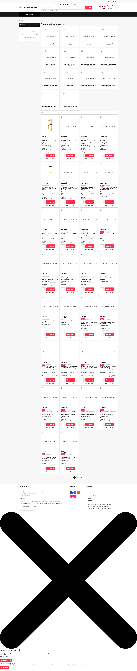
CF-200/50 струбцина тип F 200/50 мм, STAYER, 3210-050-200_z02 (69, 142)
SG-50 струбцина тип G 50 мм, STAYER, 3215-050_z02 (69, 278)
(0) (48, 139)
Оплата (89, 498)
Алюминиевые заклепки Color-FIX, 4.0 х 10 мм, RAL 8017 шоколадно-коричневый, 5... (89, 413)
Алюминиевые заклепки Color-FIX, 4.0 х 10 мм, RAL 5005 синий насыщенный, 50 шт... (50, 413)
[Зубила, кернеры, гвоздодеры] (89, 58)
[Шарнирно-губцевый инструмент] (108, 58)
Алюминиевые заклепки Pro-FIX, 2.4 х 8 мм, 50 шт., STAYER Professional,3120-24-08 (69, 457)
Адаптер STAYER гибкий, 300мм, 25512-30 (50, 321)
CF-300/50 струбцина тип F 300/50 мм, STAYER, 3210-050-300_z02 (49, 189)
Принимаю (4, 667)
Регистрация (114, 1)
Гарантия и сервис (92, 494)
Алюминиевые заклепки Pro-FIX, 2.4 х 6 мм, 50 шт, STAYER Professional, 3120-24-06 (49, 457)
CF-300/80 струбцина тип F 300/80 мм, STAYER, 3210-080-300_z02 (69, 189)
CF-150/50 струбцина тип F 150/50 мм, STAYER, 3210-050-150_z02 (49, 142)
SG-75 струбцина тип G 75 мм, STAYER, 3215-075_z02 (88, 278)
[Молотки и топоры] (69, 58)
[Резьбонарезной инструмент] (89, 79)
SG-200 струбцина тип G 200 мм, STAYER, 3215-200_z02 (88, 234)
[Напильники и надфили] (108, 36)
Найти (89, 7)
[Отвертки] (69, 79)
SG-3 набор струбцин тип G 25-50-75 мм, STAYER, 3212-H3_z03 (50, 278)
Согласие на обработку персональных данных (99, 504)
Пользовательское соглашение (28, 506)
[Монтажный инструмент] (108, 79)
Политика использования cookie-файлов (98, 506)
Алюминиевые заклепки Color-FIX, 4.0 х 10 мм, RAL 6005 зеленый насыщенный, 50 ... (69, 413)
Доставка (90, 500)
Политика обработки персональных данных (98, 496)
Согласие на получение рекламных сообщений (99, 508)
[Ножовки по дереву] (50, 36)
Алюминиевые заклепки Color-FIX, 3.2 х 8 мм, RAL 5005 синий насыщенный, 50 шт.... (108, 322)
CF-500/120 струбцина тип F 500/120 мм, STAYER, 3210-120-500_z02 (89, 189)
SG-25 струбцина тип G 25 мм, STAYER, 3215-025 (108, 234)
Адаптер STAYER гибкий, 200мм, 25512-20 (108, 278)
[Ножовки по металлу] (69, 36)
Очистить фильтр (29, 38)
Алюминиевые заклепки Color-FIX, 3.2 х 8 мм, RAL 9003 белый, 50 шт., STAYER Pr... (89, 368)
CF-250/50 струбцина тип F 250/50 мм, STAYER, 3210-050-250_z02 (88, 142)
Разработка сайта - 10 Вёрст (27, 510)
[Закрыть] (68, 648)
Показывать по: (46, 112)
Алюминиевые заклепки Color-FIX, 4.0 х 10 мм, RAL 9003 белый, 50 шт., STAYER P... (108, 413)
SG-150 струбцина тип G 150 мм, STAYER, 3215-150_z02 (69, 234)
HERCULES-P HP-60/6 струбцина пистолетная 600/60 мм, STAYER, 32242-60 (108, 189)
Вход (109, 1)
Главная (21, 20)
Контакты (90, 502)
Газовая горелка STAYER (51, 10)
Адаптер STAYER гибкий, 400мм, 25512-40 (69, 321)
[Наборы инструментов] (69, 100)
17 (81, 477)
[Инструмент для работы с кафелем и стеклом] (50, 100)
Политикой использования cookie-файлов (78, 665)
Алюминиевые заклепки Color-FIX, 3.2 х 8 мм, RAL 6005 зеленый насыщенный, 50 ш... (50, 368)
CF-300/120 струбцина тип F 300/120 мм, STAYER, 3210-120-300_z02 (108, 142)
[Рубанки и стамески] (50, 58)
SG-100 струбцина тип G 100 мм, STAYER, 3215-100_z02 (49, 234)
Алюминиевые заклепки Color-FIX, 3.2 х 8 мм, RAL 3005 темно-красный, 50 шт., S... (89, 322)
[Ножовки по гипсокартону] (89, 36)
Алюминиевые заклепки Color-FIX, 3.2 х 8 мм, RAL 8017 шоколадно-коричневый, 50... (69, 368)
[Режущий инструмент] (50, 79)
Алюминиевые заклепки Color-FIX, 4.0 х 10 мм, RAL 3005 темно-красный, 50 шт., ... (108, 368)
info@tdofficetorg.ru (26, 495)
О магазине (90, 491)
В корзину (51, 155)
